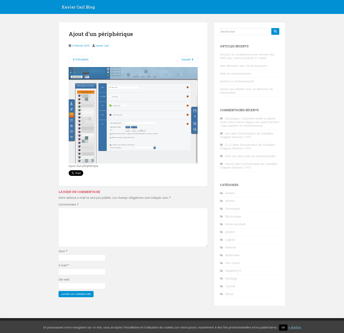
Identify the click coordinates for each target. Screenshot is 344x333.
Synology (231, 278)
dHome (230, 201)
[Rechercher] (275, 31)
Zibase (229, 294)
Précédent (82, 59)
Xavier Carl (102, 45)
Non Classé (232, 263)
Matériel (230, 247)
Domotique (232, 208)
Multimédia (232, 255)
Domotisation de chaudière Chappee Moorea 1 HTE (246, 135)
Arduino (230, 193)
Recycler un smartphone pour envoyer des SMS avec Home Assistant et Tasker (247, 56)
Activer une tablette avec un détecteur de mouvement (246, 90)
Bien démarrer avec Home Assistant (243, 66)
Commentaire (69, 204)
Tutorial (230, 286)
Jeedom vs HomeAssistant (237, 81)
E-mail (64, 265)
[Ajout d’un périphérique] (133, 115)
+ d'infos (294, 327)
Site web (64, 279)
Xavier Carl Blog (78, 7)
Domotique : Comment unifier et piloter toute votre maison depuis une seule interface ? (249, 122)
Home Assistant (235, 224)
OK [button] (283, 327)
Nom (63, 251)
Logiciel (230, 239)
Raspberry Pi (233, 271)
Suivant (187, 59)
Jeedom (230, 232)
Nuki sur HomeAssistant (235, 73)
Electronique (233, 216)
